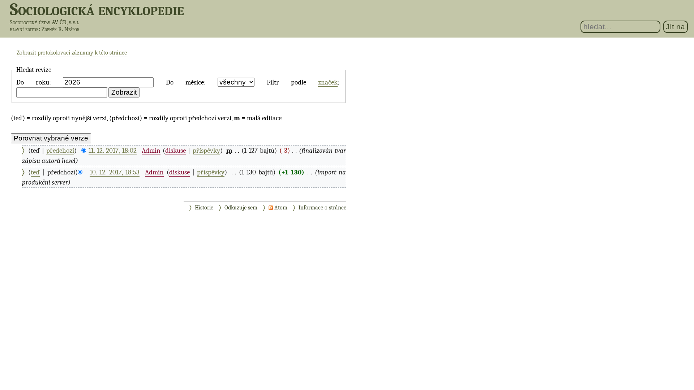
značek (328, 82)
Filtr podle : (303, 82)
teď (35, 172)
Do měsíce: (186, 82)
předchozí (60, 151)
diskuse (175, 151)
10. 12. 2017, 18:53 (115, 172)
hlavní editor (24, 29)
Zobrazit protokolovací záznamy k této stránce (72, 52)
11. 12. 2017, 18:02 (113, 151)
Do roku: (33, 82)
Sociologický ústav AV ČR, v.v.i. (45, 22)
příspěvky (206, 151)
